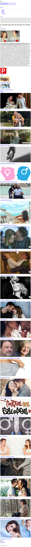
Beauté (5, 4)
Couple (1, 4)
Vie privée (3, 542)
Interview (11, 4)
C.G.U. (1, 542)
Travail (9, 4)
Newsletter (6, 3)
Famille (3, 4)
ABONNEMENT (2, 3)
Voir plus (2, 540)
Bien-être (7, 4)
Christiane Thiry (3, 28)
